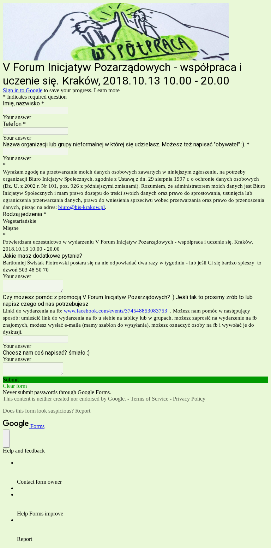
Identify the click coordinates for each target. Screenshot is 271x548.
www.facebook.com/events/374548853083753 (115, 311)
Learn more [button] (107, 90)
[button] (135, 380)
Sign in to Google (22, 90)
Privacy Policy (189, 399)
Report (82, 411)
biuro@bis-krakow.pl (81, 207)
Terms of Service (149, 399)
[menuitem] (142, 472)
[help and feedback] (6, 439)
